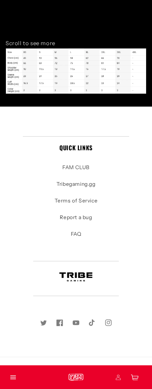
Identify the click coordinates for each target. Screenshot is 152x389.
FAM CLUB (76, 167)
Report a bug (76, 217)
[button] (13, 377)
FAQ (76, 234)
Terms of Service (76, 200)
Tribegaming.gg (75, 184)
